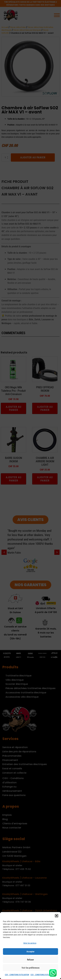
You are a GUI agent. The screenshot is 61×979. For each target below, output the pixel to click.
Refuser (30, 959)
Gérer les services (29, 943)
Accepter (30, 951)
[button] (56, 915)
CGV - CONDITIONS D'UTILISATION (17, 975)
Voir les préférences (31, 967)
